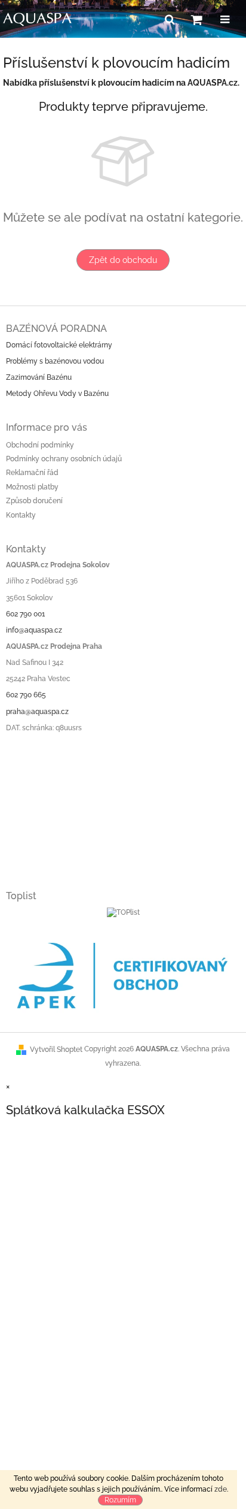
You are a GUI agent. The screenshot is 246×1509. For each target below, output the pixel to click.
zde (220, 1489)
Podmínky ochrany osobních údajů (64, 459)
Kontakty (21, 515)
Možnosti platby (32, 487)
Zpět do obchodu (123, 260)
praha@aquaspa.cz (37, 711)
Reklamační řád (32, 472)
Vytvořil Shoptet (56, 1049)
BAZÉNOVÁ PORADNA (56, 328)
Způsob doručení (34, 501)
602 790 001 (25, 614)
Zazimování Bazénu (39, 377)
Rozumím (120, 1500)
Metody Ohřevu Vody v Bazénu (57, 393)
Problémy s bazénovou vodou (55, 361)
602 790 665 (26, 695)
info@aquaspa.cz (34, 630)
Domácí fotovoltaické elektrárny (59, 345)
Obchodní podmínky (40, 445)
